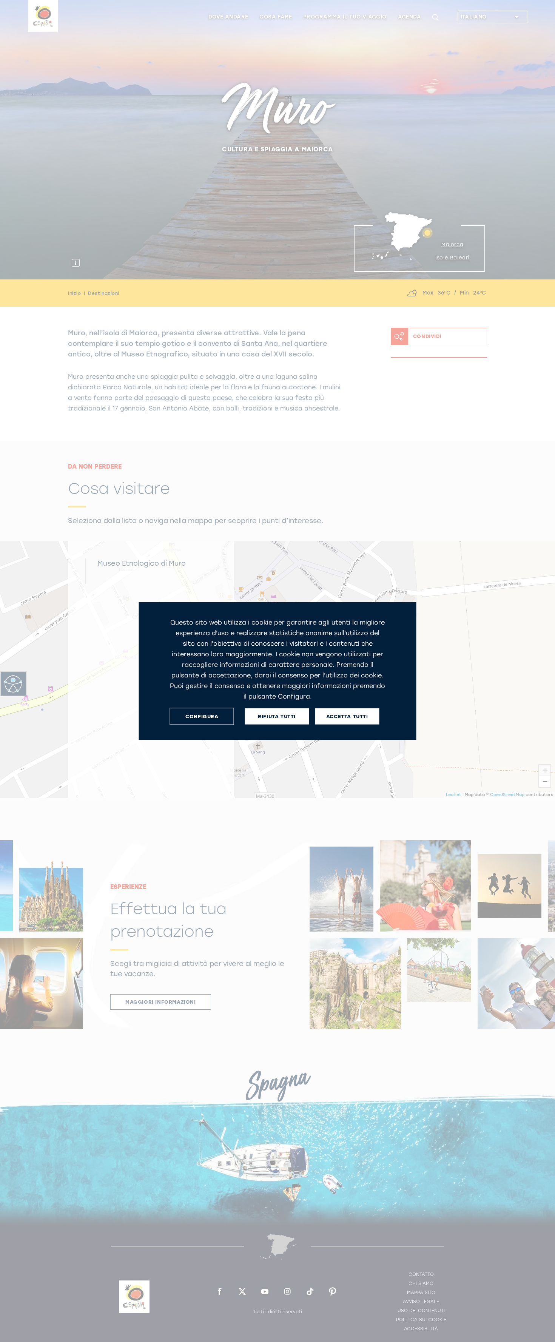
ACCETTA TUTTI (347, 716)
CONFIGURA (201, 716)
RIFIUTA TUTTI (277, 716)
